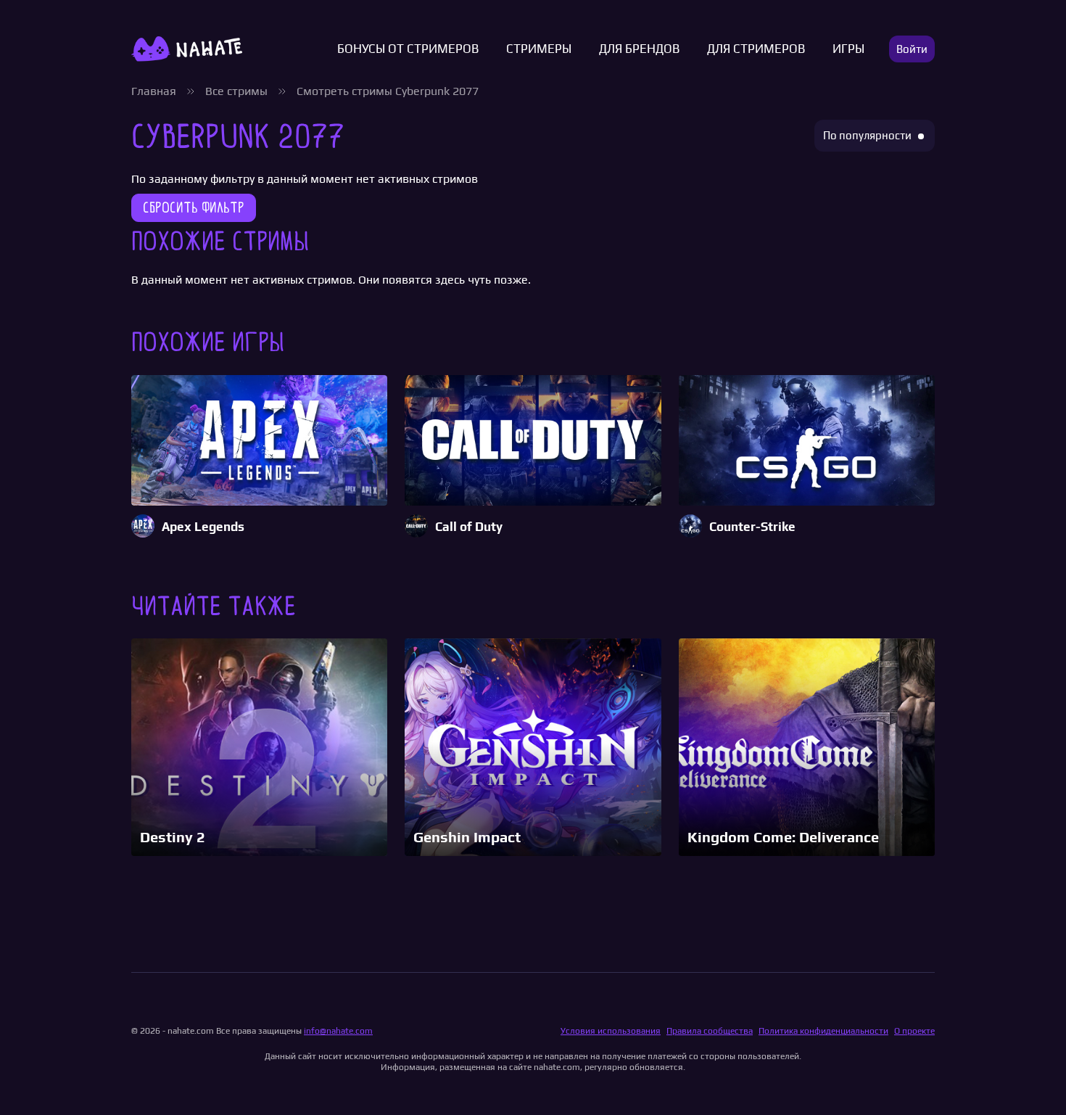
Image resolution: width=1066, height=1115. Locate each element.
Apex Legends (203, 527)
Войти (911, 49)
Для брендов (639, 49)
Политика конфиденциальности (823, 1031)
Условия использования (611, 1031)
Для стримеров (756, 49)
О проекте (914, 1031)
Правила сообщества (709, 1031)
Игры (848, 49)
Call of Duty (469, 527)
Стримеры (538, 49)
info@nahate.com (338, 1031)
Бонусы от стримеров (408, 49)
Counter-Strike (752, 527)
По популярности (867, 135)
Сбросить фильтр (193, 207)
